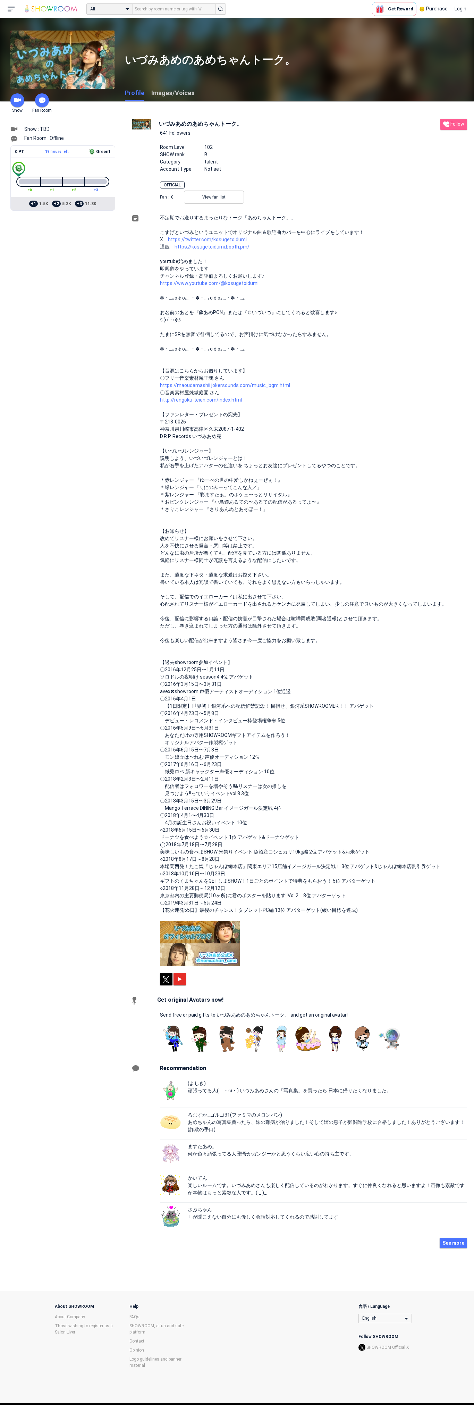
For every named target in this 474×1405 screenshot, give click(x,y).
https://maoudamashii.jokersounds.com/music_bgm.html (225, 385)
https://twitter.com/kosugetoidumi (207, 239)
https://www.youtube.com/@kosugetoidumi (209, 283)
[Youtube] (179, 979)
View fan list (214, 197)
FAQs (134, 1316)
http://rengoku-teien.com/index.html (201, 400)
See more (453, 1243)
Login (460, 8)
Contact (136, 1341)
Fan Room (42, 110)
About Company (70, 1316)
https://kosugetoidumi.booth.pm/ (212, 247)
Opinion (136, 1350)
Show (17, 110)
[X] (166, 979)
